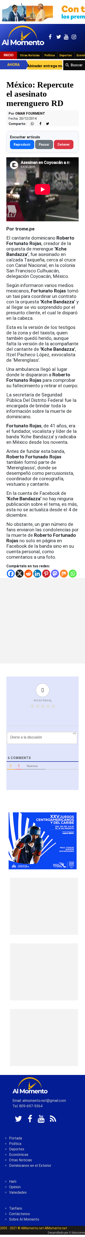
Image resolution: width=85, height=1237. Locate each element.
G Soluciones (77, 1232)
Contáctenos (19, 1214)
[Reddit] (28, 574)
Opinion (15, 1187)
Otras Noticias (30, 55)
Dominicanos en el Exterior (30, 1165)
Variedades (18, 1192)
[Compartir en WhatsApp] (30, 124)
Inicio (9, 55)
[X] (20, 574)
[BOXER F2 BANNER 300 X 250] (43, 840)
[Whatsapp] (73, 574)
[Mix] (64, 574)
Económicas (18, 1154)
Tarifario (15, 1208)
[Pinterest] (46, 574)
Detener (64, 144)
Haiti (12, 1181)
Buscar (77, 65)
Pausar (44, 144)
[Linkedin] (37, 574)
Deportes (65, 55)
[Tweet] (45, 124)
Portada (15, 1138)
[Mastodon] (55, 574)
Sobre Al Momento (24, 1219)
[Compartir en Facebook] (38, 124)
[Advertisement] (42, 621)
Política (49, 55)
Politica (15, 1143)
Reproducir (22, 144)
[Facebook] (11, 574)
